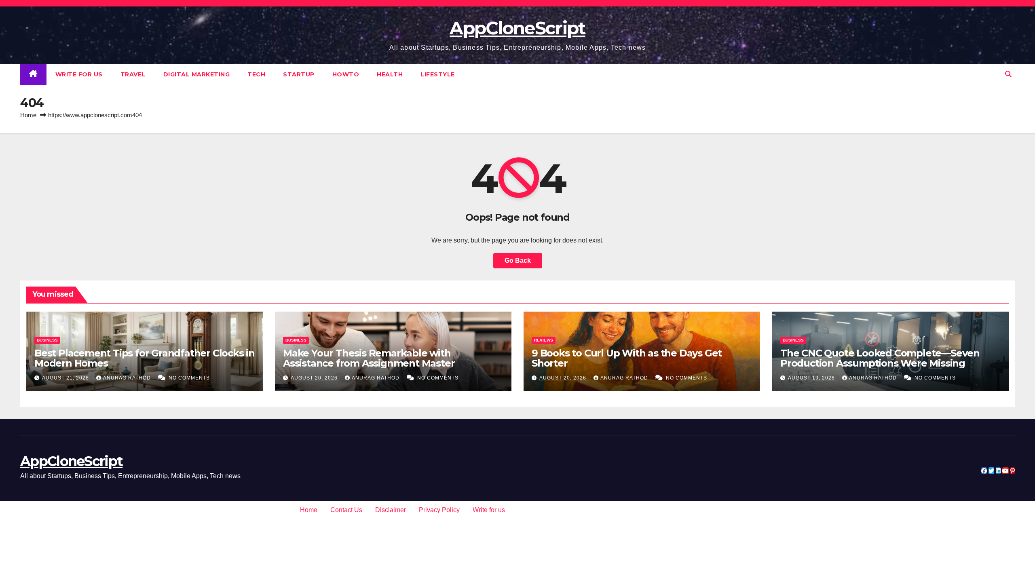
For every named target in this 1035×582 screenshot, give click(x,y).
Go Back (518, 260)
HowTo (345, 74)
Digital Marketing (196, 74)
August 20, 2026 (315, 378)
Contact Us (346, 509)
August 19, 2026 (812, 378)
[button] (1008, 74)
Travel (133, 74)
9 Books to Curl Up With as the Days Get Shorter (627, 358)
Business (47, 340)
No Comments (189, 378)
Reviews (543, 340)
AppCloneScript (517, 28)
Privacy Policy (439, 509)
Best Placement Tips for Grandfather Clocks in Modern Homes (144, 358)
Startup (299, 74)
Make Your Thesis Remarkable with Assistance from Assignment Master (368, 358)
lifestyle (437, 74)
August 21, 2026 (66, 378)
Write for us (79, 74)
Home (28, 115)
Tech (256, 74)
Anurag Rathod (127, 378)
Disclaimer (390, 509)
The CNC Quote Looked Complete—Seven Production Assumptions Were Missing (880, 358)
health (390, 74)
